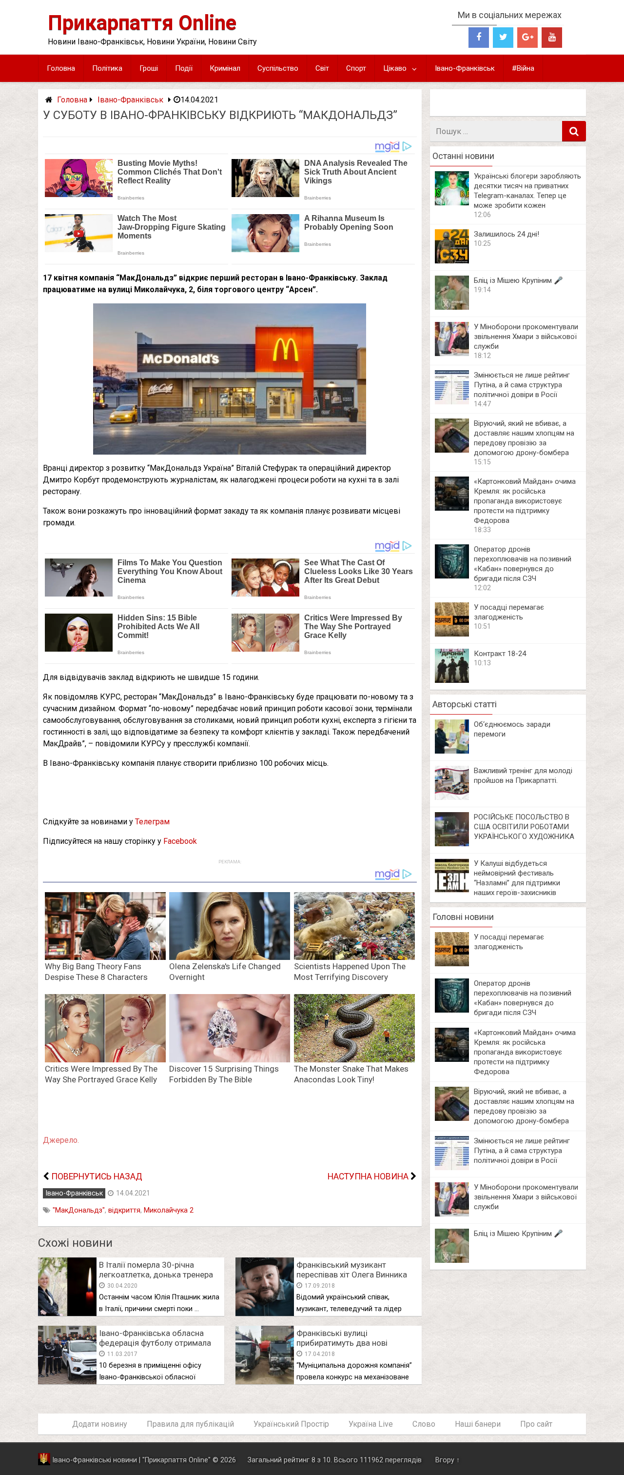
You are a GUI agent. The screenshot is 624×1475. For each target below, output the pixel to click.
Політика (107, 68)
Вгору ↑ (447, 1460)
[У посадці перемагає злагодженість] (452, 633)
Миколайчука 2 (169, 1210)
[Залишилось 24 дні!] (452, 260)
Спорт (356, 68)
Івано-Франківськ (465, 68)
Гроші (148, 68)
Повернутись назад (96, 1176)
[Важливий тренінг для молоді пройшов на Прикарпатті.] (452, 797)
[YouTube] (552, 37)
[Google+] (527, 37)
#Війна (523, 68)
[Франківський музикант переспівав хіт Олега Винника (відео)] (264, 1313)
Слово (423, 1424)
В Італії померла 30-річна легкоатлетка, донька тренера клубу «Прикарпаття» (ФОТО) (156, 1274)
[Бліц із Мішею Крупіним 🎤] (452, 307)
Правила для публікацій (190, 1424)
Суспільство (277, 68)
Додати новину (99, 1424)
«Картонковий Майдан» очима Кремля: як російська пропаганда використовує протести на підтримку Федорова (525, 501)
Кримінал (225, 68)
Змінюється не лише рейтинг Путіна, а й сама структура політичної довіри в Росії (522, 385)
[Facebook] (478, 37)
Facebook (180, 841)
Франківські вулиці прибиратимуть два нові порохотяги (342, 1342)
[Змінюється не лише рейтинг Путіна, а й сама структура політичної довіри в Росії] (452, 401)
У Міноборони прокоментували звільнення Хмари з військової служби (526, 336)
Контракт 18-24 (500, 653)
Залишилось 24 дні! (506, 234)
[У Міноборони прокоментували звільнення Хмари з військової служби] (452, 353)
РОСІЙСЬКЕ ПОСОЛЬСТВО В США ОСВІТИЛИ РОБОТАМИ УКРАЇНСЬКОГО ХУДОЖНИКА (524, 827)
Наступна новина (368, 1176)
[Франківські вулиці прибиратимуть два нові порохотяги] (264, 1381)
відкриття (124, 1210)
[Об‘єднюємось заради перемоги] (452, 751)
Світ (322, 68)
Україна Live (371, 1424)
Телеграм (152, 821)
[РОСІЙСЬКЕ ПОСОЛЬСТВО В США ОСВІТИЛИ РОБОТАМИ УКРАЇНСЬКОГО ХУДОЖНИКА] (452, 843)
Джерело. (61, 1140)
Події (184, 68)
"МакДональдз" (79, 1210)
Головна (61, 68)
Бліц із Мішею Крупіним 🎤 (518, 280)
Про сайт (536, 1424)
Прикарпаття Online (142, 23)
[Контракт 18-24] (452, 680)
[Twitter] (503, 37)
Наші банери (478, 1424)
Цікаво (395, 68)
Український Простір (291, 1424)
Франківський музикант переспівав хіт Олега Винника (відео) (351, 1274)
